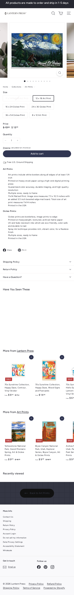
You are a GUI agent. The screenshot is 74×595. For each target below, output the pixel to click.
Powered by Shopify (54, 588)
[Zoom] (59, 73)
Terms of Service (31, 588)
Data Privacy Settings (13, 542)
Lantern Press (25, 350)
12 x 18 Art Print (43, 98)
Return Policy (10, 269)
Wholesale (7, 550)
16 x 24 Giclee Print (15, 107)
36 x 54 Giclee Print (15, 115)
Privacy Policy (9, 529)
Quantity (7, 134)
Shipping (6, 148)
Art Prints (29, 87)
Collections (17, 87)
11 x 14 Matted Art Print (18, 99)
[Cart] (61, 13)
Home (6, 87)
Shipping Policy (11, 262)
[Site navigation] (69, 13)
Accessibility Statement (13, 546)
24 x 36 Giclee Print (41, 107)
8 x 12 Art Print (39, 115)
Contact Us (8, 517)
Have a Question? (12, 277)
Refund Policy (54, 584)
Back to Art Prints (39, 493)
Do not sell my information (15, 538)
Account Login (9, 534)
